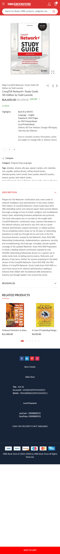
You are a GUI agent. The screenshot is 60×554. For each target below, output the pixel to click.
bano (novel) (21, 174)
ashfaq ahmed (20, 171)
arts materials (49, 168)
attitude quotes (8, 174)
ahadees (10, 168)
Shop (4, 85)
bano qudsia (33, 174)
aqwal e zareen (36, 168)
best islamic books (23, 178)
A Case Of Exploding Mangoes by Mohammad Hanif (30, 330)
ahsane (18, 168)
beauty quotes (8, 178)
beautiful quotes (47, 174)
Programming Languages (21, 163)
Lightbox (53, 72)
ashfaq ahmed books (36, 171)
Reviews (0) (8, 283)
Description (9, 192)
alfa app (25, 168)
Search (54, 11)
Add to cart (30, 550)
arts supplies (7, 171)
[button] (22, 341)
